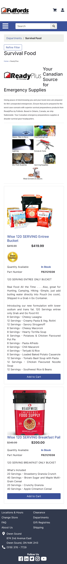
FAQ (4, 522)
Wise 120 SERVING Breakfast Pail (33, 437)
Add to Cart (34, 376)
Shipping (38, 527)
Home (6, 61)
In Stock (46, 266)
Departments (14, 38)
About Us (7, 527)
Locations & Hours (12, 512)
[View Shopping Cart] (55, 10)
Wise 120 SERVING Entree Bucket (28, 238)
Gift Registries (41, 522)
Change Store (10, 517)
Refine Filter (13, 47)
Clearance (39, 512)
